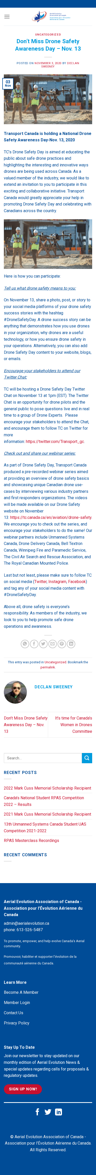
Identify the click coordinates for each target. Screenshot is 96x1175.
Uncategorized (48, 34)
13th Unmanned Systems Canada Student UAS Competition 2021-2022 (45, 827)
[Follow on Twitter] (48, 1112)
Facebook (77, 581)
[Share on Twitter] (43, 644)
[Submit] (87, 758)
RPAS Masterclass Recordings (31, 840)
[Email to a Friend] (52, 644)
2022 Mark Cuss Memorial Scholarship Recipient (47, 788)
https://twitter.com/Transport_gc (55, 441)
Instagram (57, 581)
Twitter (40, 581)
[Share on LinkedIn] (71, 644)
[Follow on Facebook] (37, 1112)
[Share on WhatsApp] (25, 644)
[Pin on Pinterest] (62, 644)
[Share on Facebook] (34, 644)
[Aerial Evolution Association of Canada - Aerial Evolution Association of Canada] (51, 17)
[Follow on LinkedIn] (58, 1112)
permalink (47, 667)
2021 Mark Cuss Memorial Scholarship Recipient (47, 814)
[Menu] (7, 16)
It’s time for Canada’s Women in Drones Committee (73, 725)
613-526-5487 (30, 929)
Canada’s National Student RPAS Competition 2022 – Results (44, 801)
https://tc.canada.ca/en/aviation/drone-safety (50, 517)
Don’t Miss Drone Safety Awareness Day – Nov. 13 (26, 725)
